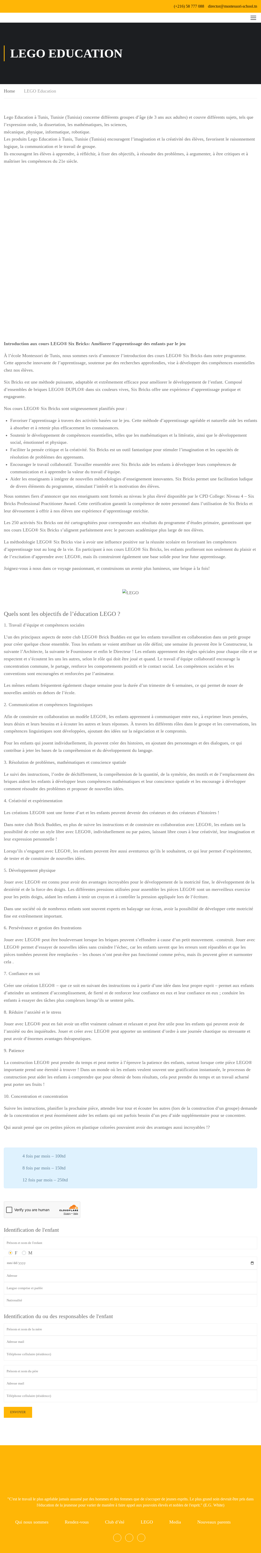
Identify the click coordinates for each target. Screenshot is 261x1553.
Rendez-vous (77, 1522)
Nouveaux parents (214, 1522)
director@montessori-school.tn (232, 6)
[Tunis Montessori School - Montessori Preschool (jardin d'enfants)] (10, 17)
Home (9, 91)
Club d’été (114, 1522)
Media (175, 1522)
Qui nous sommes (31, 1522)
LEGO (147, 1522)
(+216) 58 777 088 (189, 6)
